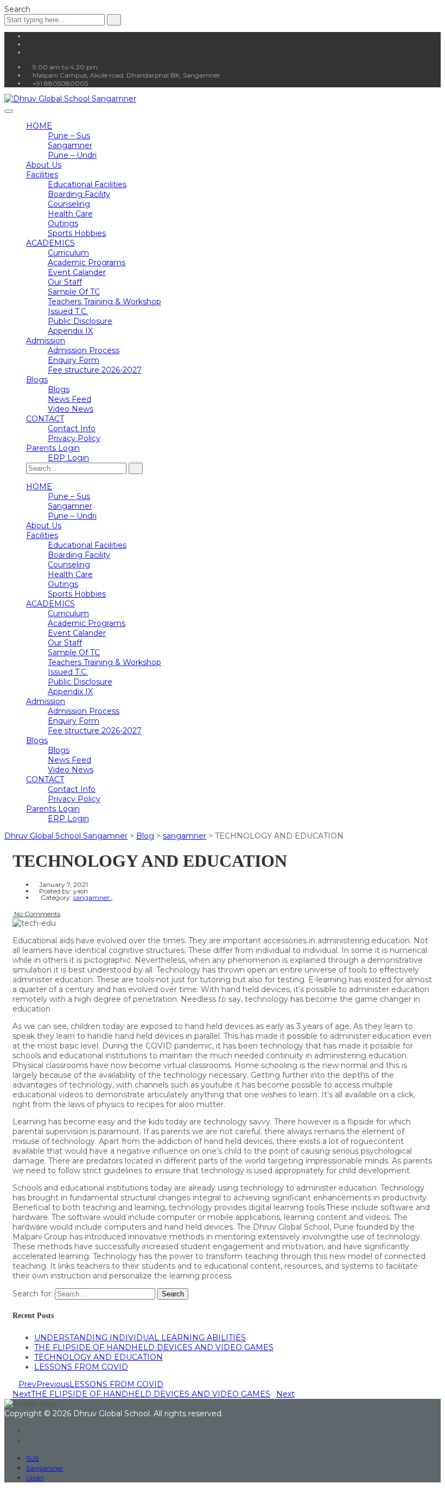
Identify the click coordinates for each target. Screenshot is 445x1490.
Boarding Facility (79, 194)
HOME (39, 126)
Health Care (70, 214)
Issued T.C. (68, 311)
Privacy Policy (74, 438)
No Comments (36, 914)
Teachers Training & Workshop (104, 301)
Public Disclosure (80, 321)
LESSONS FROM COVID (81, 1367)
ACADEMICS (50, 243)
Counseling (69, 204)
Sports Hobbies (77, 233)
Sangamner (70, 145)
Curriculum (68, 253)
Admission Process (83, 350)
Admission (45, 341)
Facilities (42, 175)
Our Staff (65, 282)
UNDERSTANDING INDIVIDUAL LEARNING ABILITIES (140, 1337)
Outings (63, 223)
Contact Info (72, 428)
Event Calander (77, 272)
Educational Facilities (87, 184)
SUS (32, 1458)
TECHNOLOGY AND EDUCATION (98, 1357)
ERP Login (68, 458)
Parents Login (53, 448)
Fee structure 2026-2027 (95, 370)
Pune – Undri (72, 155)
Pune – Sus (69, 135)
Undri (34, 1478)
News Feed (69, 399)
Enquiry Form (73, 360)
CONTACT (45, 419)
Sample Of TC (74, 292)
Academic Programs (86, 262)
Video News (70, 409)
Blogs (37, 380)
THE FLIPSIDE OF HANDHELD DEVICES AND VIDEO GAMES (154, 1347)
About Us (43, 165)
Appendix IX (70, 331)
